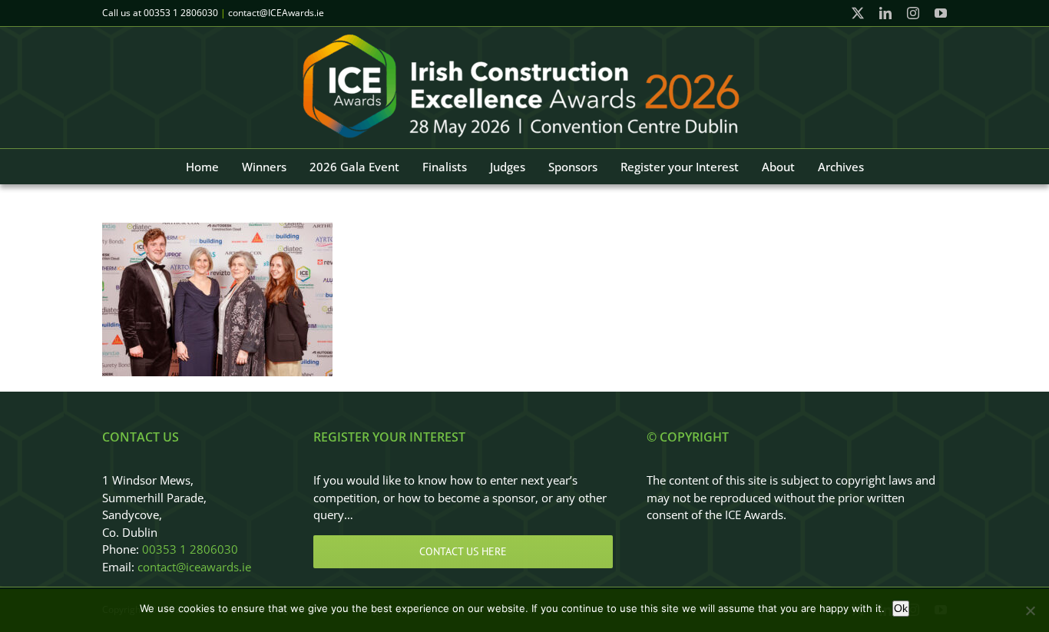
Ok (901, 608)
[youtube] (941, 13)
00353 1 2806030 (181, 12)
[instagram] (913, 13)
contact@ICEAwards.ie (276, 12)
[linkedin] (885, 13)
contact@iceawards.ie (194, 566)
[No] (1029, 610)
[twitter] (858, 13)
